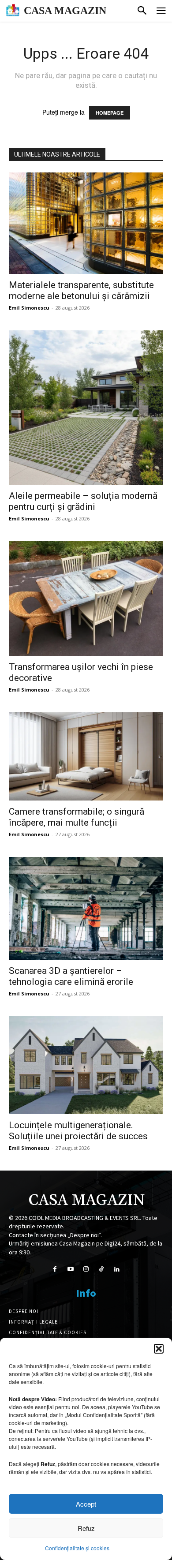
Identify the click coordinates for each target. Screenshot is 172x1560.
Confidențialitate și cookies (77, 1548)
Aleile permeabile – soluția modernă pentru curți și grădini (83, 501)
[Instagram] (85, 1269)
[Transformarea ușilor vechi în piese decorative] (86, 598)
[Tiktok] (101, 1269)
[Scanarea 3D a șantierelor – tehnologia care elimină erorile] (86, 908)
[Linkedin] (117, 1269)
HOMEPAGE (109, 112)
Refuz (86, 1528)
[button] (158, 1348)
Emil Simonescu (29, 307)
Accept (86, 1503)
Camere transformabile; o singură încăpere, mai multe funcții (76, 817)
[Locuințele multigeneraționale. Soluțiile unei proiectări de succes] (86, 1065)
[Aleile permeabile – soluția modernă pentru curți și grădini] (86, 407)
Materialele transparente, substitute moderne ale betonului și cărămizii (81, 290)
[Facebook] (54, 1269)
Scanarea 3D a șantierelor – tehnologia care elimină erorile (71, 976)
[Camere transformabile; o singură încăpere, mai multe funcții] (86, 756)
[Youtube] (70, 1269)
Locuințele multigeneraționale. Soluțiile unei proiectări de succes (78, 1130)
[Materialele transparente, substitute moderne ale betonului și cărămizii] (86, 223)
